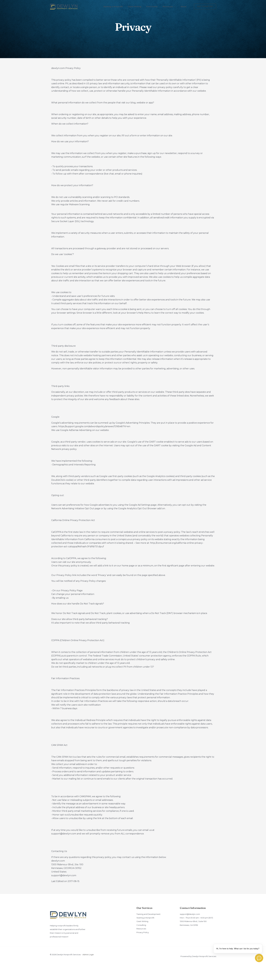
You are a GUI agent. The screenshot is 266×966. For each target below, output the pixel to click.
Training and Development (148, 914)
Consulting (141, 925)
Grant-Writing (134, 6)
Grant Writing (142, 921)
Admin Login (88, 954)
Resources (168, 6)
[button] (174, 6)
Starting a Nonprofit (113, 6)
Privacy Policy (142, 932)
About (183, 6)
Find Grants (152, 6)
